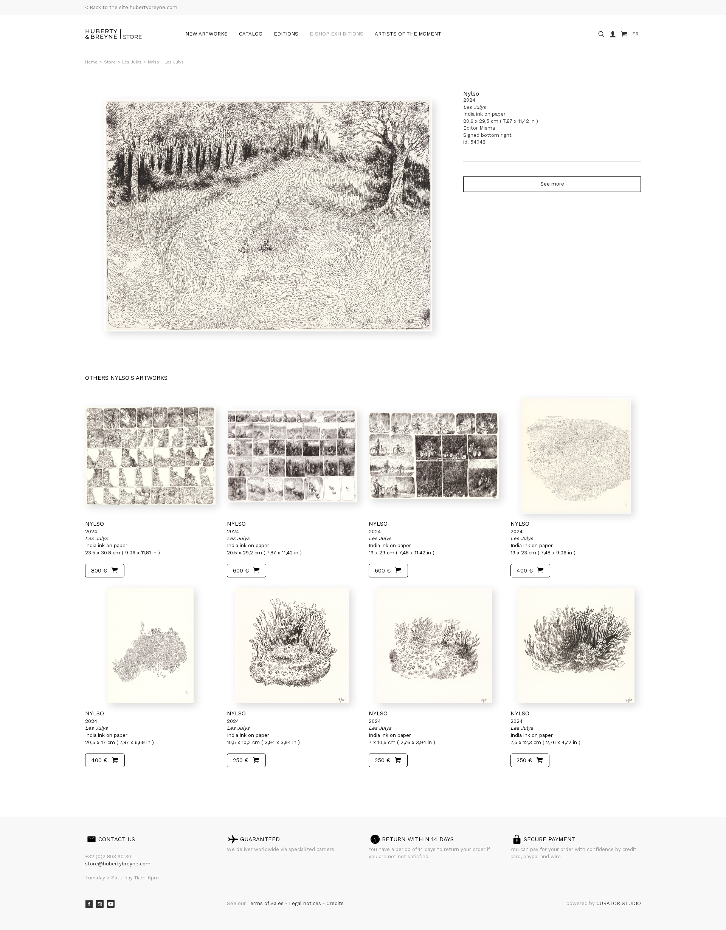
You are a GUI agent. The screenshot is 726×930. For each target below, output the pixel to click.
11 (141, 782)
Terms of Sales (266, 903)
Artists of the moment (408, 34)
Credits (335, 903)
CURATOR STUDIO (618, 903)
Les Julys (131, 62)
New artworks (206, 34)
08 (120, 782)
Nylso (471, 93)
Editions (286, 34)
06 (105, 782)
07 (113, 782)
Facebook (89, 904)
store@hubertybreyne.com (117, 864)
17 (161, 782)
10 (134, 782)
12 (146, 782)
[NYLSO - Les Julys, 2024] (150, 455)
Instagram (100, 904)
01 (92, 782)
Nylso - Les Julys (166, 62)
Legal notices (306, 903)
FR (635, 34)
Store (110, 62)
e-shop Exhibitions (336, 34)
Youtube (111, 904)
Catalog (250, 34)
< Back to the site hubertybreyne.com (131, 7)
